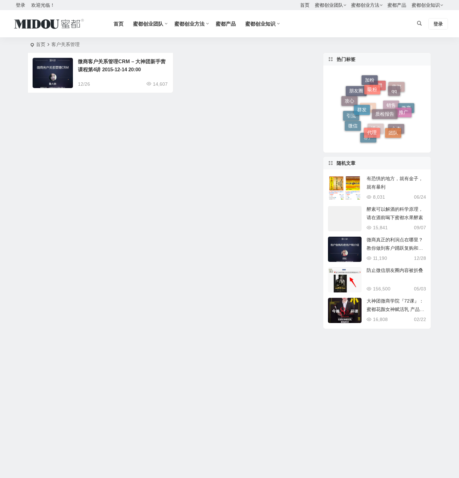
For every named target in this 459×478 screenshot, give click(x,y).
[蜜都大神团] (49, 23)
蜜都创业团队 (329, 5)
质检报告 (384, 109)
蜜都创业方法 (365, 5)
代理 (372, 129)
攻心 (349, 99)
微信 (353, 124)
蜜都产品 (396, 5)
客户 (368, 138)
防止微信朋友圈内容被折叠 (395, 270)
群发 (362, 105)
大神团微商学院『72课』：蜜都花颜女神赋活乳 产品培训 (395, 309)
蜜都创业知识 (426, 5)
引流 (351, 118)
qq (394, 88)
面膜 (368, 112)
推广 (403, 110)
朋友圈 (356, 93)
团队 (393, 130)
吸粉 (372, 85)
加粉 (369, 80)
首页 (304, 5)
